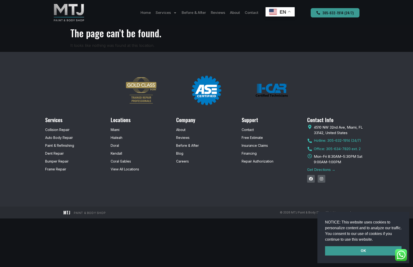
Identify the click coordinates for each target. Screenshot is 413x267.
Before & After (194, 12)
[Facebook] (311, 179)
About (235, 12)
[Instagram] (321, 179)
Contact (251, 12)
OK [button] (363, 251)
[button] (374, 239)
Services (163, 12)
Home (146, 12)
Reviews (218, 12)
